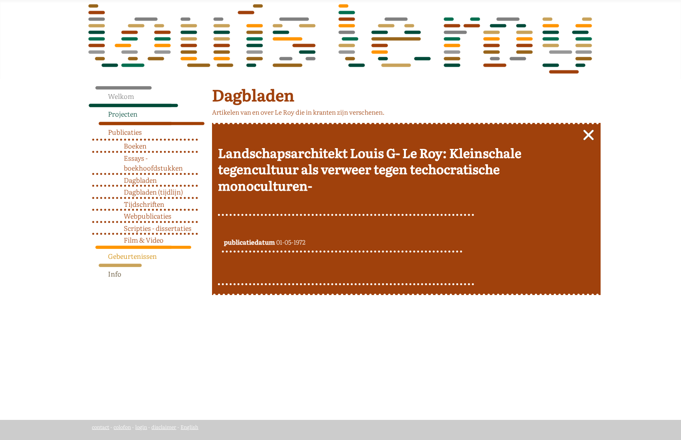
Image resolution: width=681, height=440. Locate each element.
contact (100, 427)
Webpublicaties (147, 216)
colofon (122, 427)
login (141, 427)
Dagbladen (140, 180)
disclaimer (163, 427)
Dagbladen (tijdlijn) (153, 192)
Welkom (121, 96)
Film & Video (144, 240)
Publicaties (125, 132)
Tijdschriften (144, 204)
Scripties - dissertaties (158, 228)
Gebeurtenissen (132, 256)
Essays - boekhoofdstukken (153, 163)
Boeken (135, 145)
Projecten (123, 114)
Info (114, 273)
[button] (202, 112)
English (189, 427)
